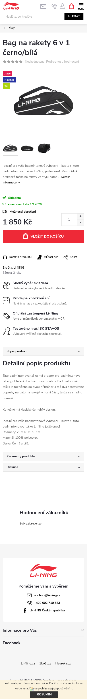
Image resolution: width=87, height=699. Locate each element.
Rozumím (44, 694)
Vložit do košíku (47, 236)
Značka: (13, 268)
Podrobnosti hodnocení (62, 62)
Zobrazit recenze (30, 524)
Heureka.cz (63, 663)
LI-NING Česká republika (47, 610)
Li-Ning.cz (28, 663)
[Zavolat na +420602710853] (54, 6)
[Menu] (81, 6)
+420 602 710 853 (47, 603)
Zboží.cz (45, 663)
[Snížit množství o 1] (80, 223)
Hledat (74, 16)
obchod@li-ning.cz (47, 595)
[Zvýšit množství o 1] (80, 217)
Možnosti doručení (23, 212)
